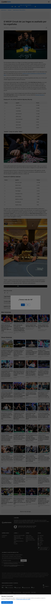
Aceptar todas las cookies (7, 602)
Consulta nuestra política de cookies (23, 599)
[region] (25, 599)
